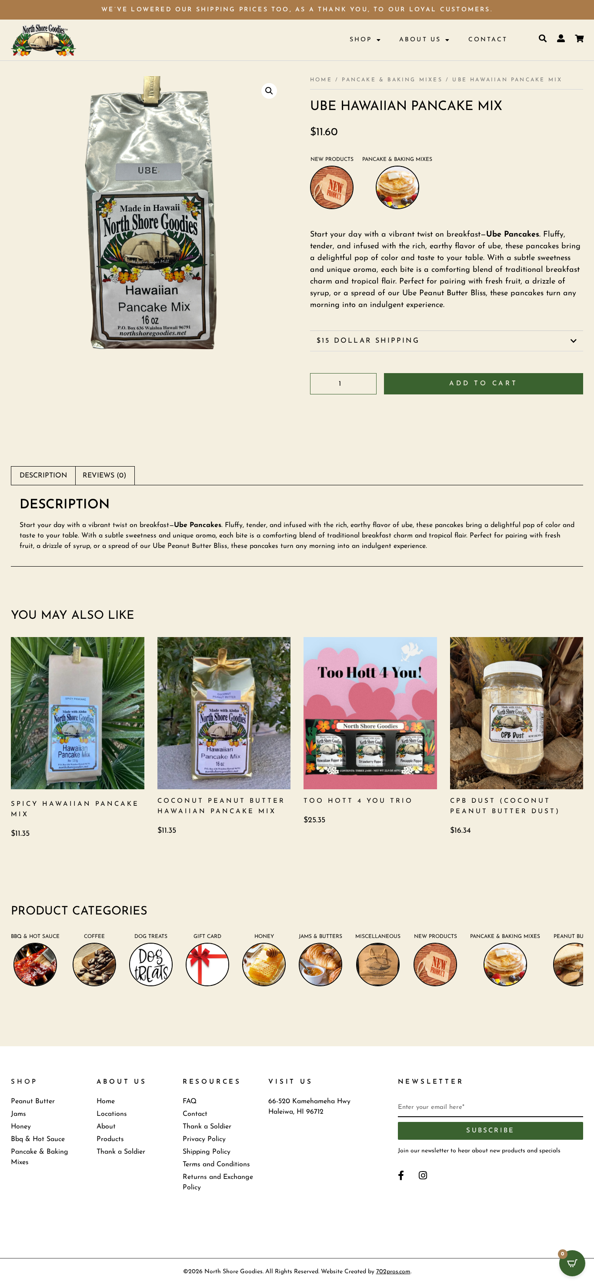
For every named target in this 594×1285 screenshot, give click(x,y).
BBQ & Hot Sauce (35, 936)
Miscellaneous (377, 936)
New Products (332, 159)
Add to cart (483, 383)
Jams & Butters (320, 936)
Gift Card (207, 936)
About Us (420, 40)
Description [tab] (43, 475)
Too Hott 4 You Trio (358, 801)
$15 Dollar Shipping (368, 340)
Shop (361, 40)
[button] (269, 91)
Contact (487, 40)
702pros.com (393, 1271)
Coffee (94, 936)
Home (321, 80)
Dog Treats (150, 936)
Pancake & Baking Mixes (392, 80)
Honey (264, 936)
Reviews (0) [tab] (104, 475)
